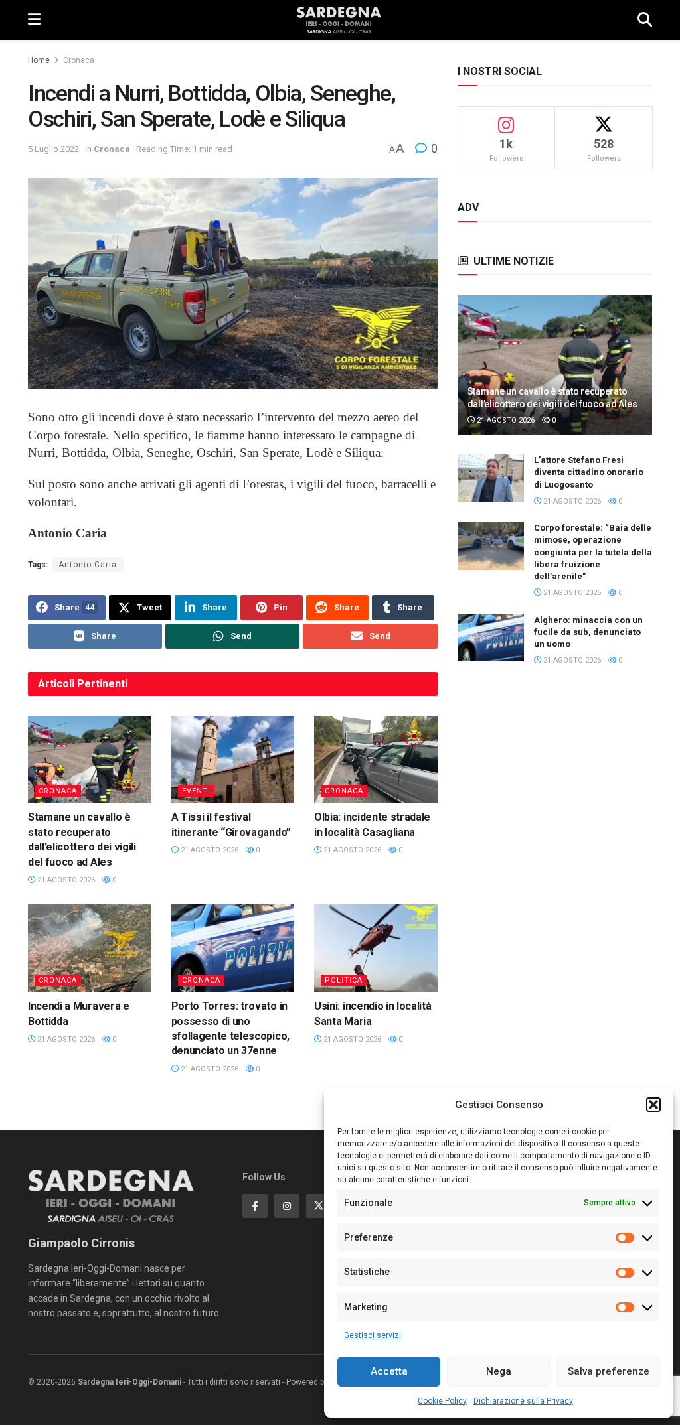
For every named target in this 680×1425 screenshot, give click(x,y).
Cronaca (78, 60)
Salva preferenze (608, 1371)
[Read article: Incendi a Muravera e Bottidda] (89, 948)
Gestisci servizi (372, 1335)
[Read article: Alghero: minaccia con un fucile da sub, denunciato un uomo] (491, 638)
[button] (653, 1104)
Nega (498, 1371)
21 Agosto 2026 (65, 880)
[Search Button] (645, 20)
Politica (344, 980)
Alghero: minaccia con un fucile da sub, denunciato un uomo (588, 632)
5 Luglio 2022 (53, 149)
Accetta (389, 1371)
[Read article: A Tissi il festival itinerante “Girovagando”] (233, 760)
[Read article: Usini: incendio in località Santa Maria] (376, 948)
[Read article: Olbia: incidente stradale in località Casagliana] (376, 760)
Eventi (196, 791)
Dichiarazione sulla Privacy (523, 1401)
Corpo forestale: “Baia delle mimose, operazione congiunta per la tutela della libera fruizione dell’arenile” (593, 552)
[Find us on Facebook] (255, 1206)
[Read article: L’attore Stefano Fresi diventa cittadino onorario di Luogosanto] (491, 478)
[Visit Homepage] (339, 20)
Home (39, 60)
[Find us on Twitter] (318, 1206)
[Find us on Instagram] (286, 1206)
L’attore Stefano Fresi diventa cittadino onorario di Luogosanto (588, 472)
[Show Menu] (34, 20)
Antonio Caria (87, 564)
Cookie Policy (442, 1401)
